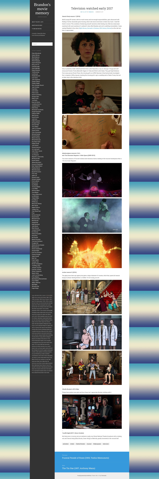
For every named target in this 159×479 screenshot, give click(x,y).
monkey (48, 350)
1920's (38, 305)
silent (46, 305)
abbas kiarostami (48, 363)
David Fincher (35, 117)
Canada (44, 318)
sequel (41, 301)
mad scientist (44, 333)
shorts (38, 297)
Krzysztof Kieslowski (37, 164)
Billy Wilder (34, 284)
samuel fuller (38, 327)
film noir (38, 359)
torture (39, 342)
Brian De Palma (36, 102)
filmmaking (37, 301)
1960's (40, 299)
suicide (49, 305)
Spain (41, 318)
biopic (33, 368)
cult (41, 331)
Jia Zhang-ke (35, 154)
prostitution (47, 353)
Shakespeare (37, 340)
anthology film (47, 320)
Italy (51, 303)
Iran (47, 325)
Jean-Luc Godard (36, 128)
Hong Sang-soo (44, 366)
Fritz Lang (34, 173)
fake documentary (46, 344)
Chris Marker (35, 192)
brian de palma (37, 368)
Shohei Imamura (36, 147)
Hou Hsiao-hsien (36, 141)
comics (35, 314)
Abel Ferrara (35, 115)
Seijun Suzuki (35, 256)
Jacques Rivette (36, 230)
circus (46, 346)
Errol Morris (35, 200)
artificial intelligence (47, 336)
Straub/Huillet (35, 250)
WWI (41, 344)
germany (33, 306)
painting (48, 310)
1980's (47, 297)
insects (42, 355)
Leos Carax (35, 77)
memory (36, 321)
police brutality (41, 320)
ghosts (33, 305)
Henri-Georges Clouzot (38, 85)
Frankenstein (38, 366)
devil (38, 335)
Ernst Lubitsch (35, 181)
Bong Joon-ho (35, 64)
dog (42, 331)
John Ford (34, 119)
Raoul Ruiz (34, 235)
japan (33, 301)
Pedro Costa (35, 92)
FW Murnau (35, 201)
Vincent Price (48, 365)
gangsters (43, 316)
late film (41, 350)
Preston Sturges (36, 254)
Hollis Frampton (36, 121)
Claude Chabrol (36, 81)
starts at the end (49, 348)
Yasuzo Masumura (37, 194)
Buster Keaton (35, 160)
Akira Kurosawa (36, 170)
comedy (38, 314)
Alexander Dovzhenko (37, 109)
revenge (41, 306)
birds (47, 303)
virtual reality (46, 372)
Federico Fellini (36, 113)
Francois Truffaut (36, 269)
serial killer (46, 331)
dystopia (48, 329)
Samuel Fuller (35, 124)
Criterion (47, 299)
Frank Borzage (36, 66)
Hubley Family (35, 143)
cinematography (35, 342)
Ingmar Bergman (36, 62)
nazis (41, 314)
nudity (37, 351)
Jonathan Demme (36, 104)
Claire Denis (35, 107)
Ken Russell (35, 237)
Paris (39, 350)
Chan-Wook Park (36, 211)
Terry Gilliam (35, 126)
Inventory (42, 359)
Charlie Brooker (80, 444)
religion (41, 312)
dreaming (38, 331)
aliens (48, 306)
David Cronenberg (36, 94)
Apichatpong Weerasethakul (39, 278)
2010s (47, 295)
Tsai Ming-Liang (36, 265)
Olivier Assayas (36, 60)
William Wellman (36, 282)
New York (38, 306)
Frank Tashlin (35, 260)
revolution (34, 329)
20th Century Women (105, 28)
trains (47, 312)
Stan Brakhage (36, 68)
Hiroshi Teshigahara (37, 263)
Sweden (42, 340)
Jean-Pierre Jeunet (37, 151)
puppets (45, 350)
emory (45, 321)
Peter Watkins (35, 277)
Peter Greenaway (36, 132)
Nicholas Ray (35, 220)
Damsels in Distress (93, 28)
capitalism (41, 351)
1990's (33, 299)
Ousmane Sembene (37, 241)
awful (36, 316)
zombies (47, 308)
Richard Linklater (36, 179)
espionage (44, 329)
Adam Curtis (35, 98)
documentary (43, 297)
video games (49, 355)
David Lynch (35, 183)
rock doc (44, 306)
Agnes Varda (35, 273)
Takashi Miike (35, 198)
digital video (34, 323)
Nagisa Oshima (36, 207)
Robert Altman (36, 55)
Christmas (34, 336)
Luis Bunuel (35, 74)
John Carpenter (36, 79)
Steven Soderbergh (37, 248)
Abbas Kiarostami (36, 162)
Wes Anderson (36, 57)
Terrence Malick (36, 186)
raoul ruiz (34, 327)
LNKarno (39, 316)
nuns (48, 370)
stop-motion (34, 308)
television (34, 303)
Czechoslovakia (35, 355)
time (37, 346)
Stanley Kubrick (36, 168)
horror (36, 297)
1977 (51, 325)
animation (37, 299)
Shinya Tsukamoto (37, 271)
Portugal (44, 325)
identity (44, 303)
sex (49, 312)
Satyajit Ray (35, 222)
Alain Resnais (35, 228)
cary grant (34, 353)
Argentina (34, 338)
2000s (33, 297)
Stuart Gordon (35, 130)
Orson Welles (35, 280)
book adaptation (40, 323)
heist (37, 338)
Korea (51, 320)
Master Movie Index (37, 25)
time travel (36, 320)
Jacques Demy (36, 106)
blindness (34, 346)
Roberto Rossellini (36, 233)
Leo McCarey (35, 196)
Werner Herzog (36, 138)
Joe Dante (34, 100)
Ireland (42, 368)
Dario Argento (35, 59)
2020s (50, 295)
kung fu (33, 325)
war (32, 320)
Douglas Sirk (35, 243)
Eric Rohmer (35, 232)
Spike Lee (34, 175)
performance (49, 366)
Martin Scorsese (36, 239)
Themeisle (103, 475)
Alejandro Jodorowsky (38, 156)
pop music (47, 316)
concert (38, 344)
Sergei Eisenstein (36, 111)
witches (39, 321)
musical (50, 301)
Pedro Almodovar (36, 53)
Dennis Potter (35, 217)
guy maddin (42, 353)
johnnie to (46, 338)
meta (48, 333)
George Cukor (35, 96)
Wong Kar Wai (35, 286)
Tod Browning (35, 72)
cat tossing (45, 351)
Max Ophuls (35, 205)
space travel (45, 314)
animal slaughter (47, 340)
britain (37, 303)
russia (41, 310)
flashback (38, 353)
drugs (38, 308)
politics (50, 306)
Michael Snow (35, 247)
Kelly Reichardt (36, 224)
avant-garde (42, 305)
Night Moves (82, 28)
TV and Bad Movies (36, 28)
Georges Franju (36, 123)
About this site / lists (37, 22)
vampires (45, 310)
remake (38, 312)
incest (39, 355)
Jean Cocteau (35, 87)
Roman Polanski (36, 215)
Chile (36, 359)
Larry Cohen (35, 91)
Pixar (33, 213)
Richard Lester (35, 177)
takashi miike (34, 348)
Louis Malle (35, 188)
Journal (48, 346)
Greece (45, 370)
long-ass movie (45, 327)
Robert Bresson (36, 70)
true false (41, 303)
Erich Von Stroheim (37, 252)
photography (45, 323)
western (40, 308)
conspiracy (49, 351)
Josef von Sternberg (37, 275)
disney (49, 323)
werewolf (34, 366)
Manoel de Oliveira (36, 203)
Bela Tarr (34, 258)
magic (43, 321)
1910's (35, 344)
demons (48, 321)
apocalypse (34, 310)
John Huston (35, 145)
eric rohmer (38, 357)
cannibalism (38, 333)
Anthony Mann (36, 190)
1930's (47, 301)
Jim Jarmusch (35, 149)
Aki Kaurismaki (36, 158)
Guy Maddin (35, 185)
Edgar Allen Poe (46, 361)
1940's (44, 301)
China (44, 308)
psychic (44, 348)
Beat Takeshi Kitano (37, 166)
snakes (35, 372)
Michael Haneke (36, 134)
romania (43, 363)
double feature (49, 318)
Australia (49, 327)
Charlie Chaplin (36, 83)
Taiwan (45, 355)
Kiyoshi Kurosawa (36, 171)
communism (34, 363)
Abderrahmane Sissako (38, 245)
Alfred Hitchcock (36, 139)
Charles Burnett (36, 76)
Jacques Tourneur (36, 267)
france (43, 299)
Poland (42, 357)
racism (33, 316)
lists (49, 303)
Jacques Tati (35, 262)
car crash (46, 359)
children (38, 310)
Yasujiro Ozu (35, 209)
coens (45, 368)
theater (33, 321)
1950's (50, 299)
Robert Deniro (39, 361)
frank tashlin (49, 368)
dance (44, 312)
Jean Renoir (35, 226)
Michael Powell (36, 218)
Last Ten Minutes (38, 325)
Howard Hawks (36, 136)
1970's (50, 297)
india (35, 335)
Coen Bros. (35, 89)
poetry (49, 325)
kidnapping (34, 312)
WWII (51, 310)
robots (39, 318)
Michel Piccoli (46, 357)
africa (36, 305)
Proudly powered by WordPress (84, 475)
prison (51, 316)
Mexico (49, 314)
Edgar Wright (35, 288)
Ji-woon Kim (35, 153)
